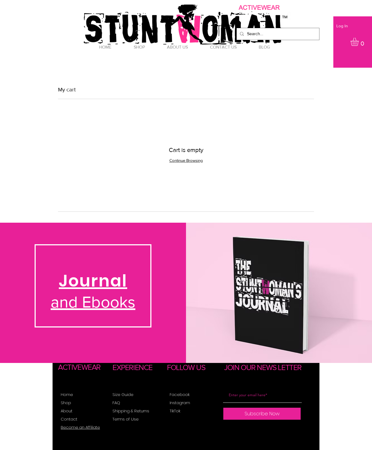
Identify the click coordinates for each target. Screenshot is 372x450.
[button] (359, 42)
